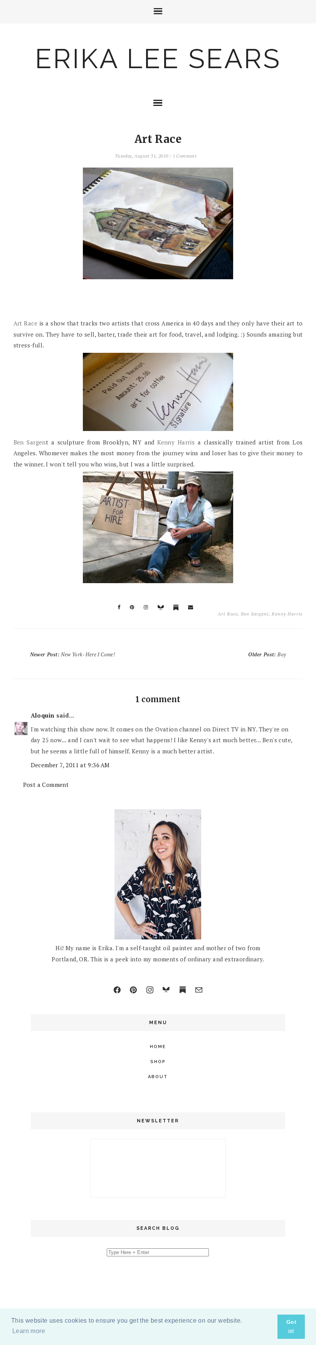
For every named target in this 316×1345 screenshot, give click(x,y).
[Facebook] (117, 989)
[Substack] (182, 989)
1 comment (185, 156)
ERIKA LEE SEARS (158, 58)
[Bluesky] (166, 989)
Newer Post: (72, 654)
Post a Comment (46, 784)
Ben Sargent (255, 614)
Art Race (25, 323)
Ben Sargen (29, 442)
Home (158, 1046)
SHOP (158, 1061)
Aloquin (43, 715)
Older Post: (267, 654)
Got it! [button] (291, 1326)
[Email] (198, 989)
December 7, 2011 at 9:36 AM (70, 765)
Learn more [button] (28, 1331)
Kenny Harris (176, 442)
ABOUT (158, 1076)
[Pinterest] (133, 989)
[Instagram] (149, 989)
